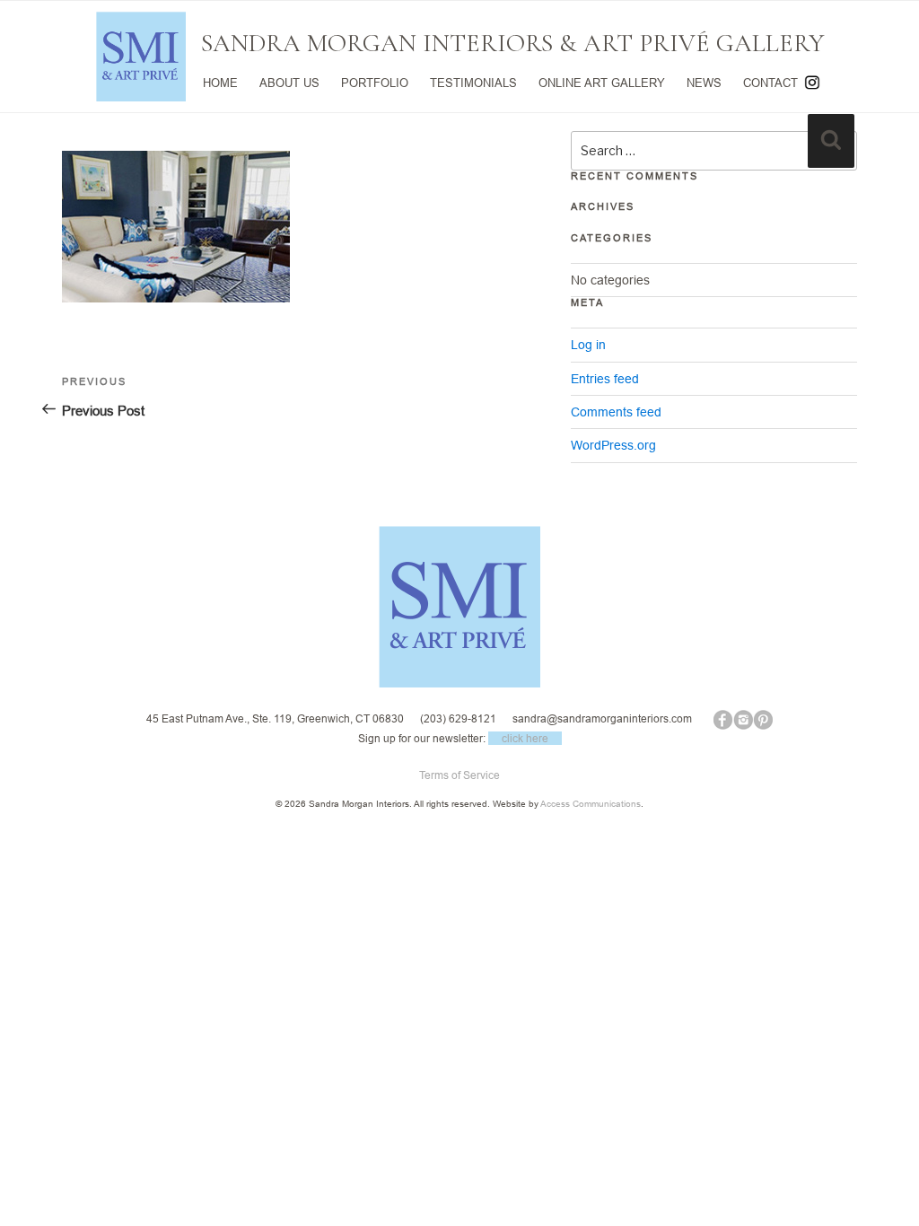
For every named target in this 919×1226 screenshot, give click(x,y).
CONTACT (770, 82)
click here (525, 738)
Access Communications (590, 804)
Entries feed (605, 379)
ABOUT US (289, 82)
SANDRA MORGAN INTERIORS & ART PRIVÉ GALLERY (512, 43)
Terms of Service (459, 775)
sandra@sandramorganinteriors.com (602, 718)
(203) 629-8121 (458, 718)
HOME (220, 82)
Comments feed (616, 412)
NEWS (704, 82)
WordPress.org (613, 445)
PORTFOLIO (374, 82)
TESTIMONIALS (473, 82)
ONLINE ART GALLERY (601, 82)
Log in (588, 344)
